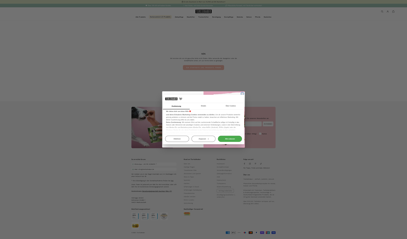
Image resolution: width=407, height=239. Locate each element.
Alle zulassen (230, 139)
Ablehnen (177, 139)
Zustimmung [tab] (176, 106)
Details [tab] (203, 106)
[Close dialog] (242, 93)
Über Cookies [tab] (231, 106)
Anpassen (202, 139)
